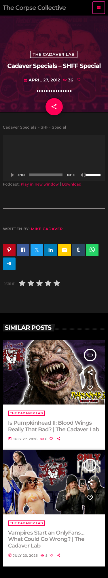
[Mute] (83, 175)
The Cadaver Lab (54, 54)
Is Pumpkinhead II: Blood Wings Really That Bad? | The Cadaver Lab (53, 426)
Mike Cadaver (47, 229)
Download (72, 184)
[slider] (94, 174)
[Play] (12, 175)
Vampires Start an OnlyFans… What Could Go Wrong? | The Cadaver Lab (46, 539)
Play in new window (40, 184)
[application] (54, 158)
